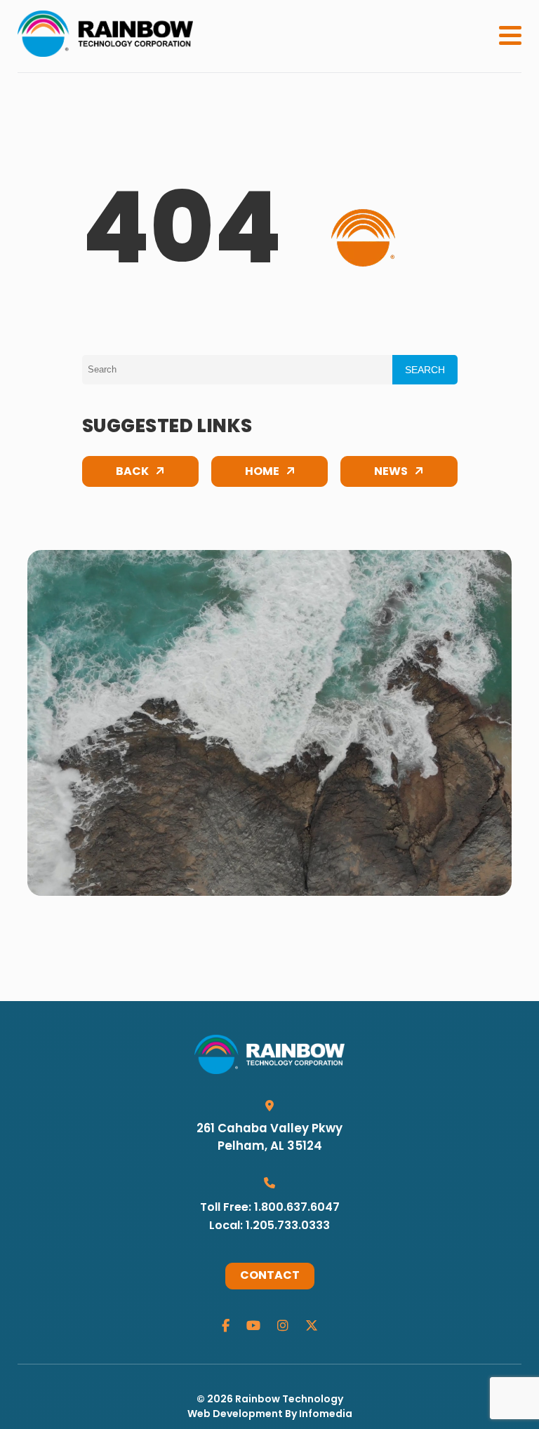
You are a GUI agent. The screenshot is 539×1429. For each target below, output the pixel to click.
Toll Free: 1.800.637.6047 (270, 1208)
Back (132, 472)
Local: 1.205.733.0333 (269, 1226)
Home (262, 472)
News (391, 472)
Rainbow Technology (289, 1400)
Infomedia (325, 1415)
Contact (270, 1276)
